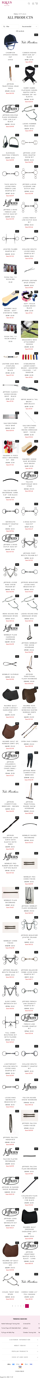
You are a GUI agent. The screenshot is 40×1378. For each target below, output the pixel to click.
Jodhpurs (25, 1328)
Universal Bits (26, 1324)
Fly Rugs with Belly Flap (7, 1332)
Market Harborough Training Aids (10, 1324)
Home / (16, 14)
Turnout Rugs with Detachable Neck (11, 1328)
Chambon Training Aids (29, 1332)
